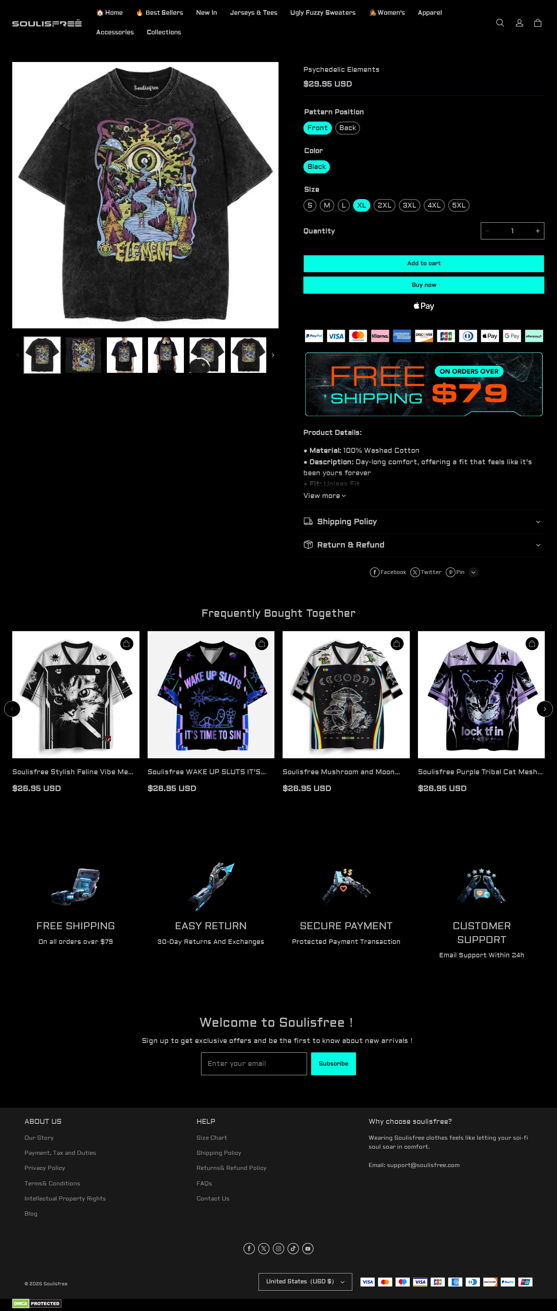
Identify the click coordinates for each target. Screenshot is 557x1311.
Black (316, 166)
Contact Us (213, 1198)
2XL (384, 205)
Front (317, 128)
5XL (459, 205)
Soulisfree (56, 1284)
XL (361, 205)
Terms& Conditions (52, 1183)
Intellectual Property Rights (65, 1198)
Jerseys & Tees (253, 13)
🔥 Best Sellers (159, 13)
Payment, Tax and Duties (60, 1153)
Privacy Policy (44, 1168)
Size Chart (212, 1138)
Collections (164, 32)
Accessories (115, 32)
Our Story (39, 1138)
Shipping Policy (219, 1153)
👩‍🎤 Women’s (387, 13)
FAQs (204, 1183)
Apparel (430, 13)
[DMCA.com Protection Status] (37, 1307)
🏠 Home (109, 13)
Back (347, 128)
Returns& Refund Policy (232, 1168)
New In (206, 13)
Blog (31, 1214)
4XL (434, 205)
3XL (409, 205)
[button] (500, 23)
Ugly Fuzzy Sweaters (323, 13)
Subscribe (333, 1063)
